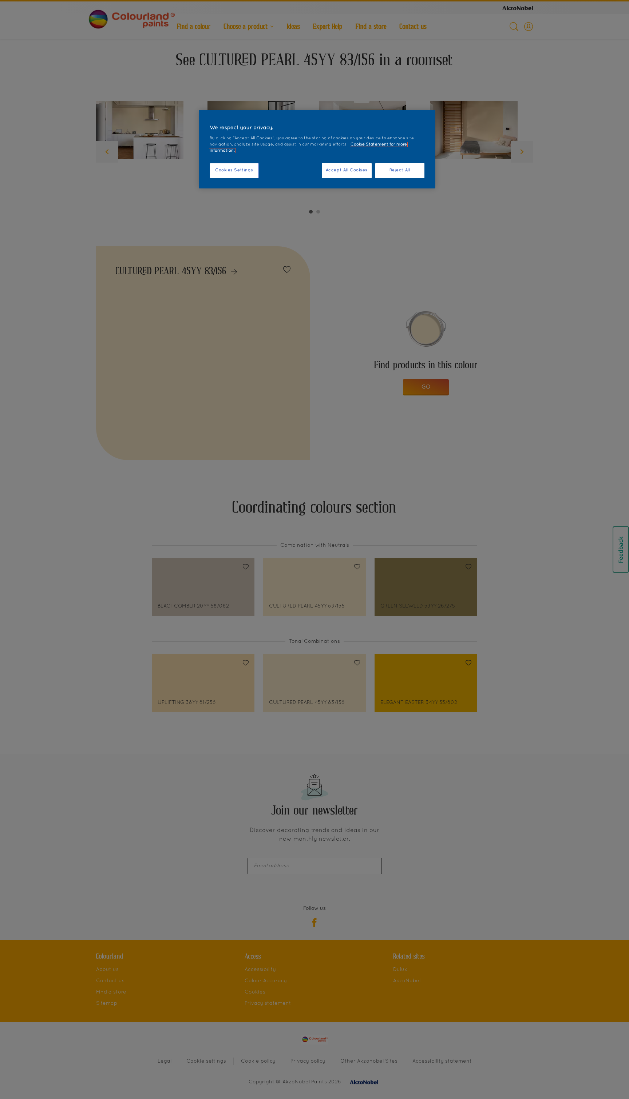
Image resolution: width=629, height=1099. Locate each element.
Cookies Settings (234, 170)
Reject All (400, 170)
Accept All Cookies (347, 170)
